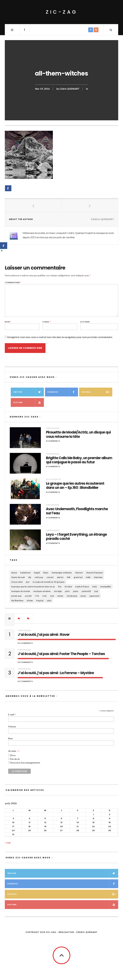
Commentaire (13, 282)
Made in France (82, 586)
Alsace (14, 572)
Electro (60, 577)
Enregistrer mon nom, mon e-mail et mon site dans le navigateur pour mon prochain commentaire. (60, 337)
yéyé (49, 600)
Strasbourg (72, 596)
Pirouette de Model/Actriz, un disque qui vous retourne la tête (78, 434)
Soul (52, 596)
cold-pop (39, 577)
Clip (29, 577)
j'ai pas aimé (17, 582)
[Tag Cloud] (28, 618)
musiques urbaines (42, 591)
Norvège (58, 591)
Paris (67, 591)
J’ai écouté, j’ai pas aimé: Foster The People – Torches (61, 654)
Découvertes (53, 479)
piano (75, 591)
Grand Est (78, 577)
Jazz (27, 582)
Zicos (13, 755)
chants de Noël (18, 577)
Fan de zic (15, 759)
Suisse (83, 596)
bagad (37, 572)
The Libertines (17, 600)
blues (45, 572)
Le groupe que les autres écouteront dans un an (33, 586)
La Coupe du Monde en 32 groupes (49, 582)
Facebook (52, 392)
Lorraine (68, 586)
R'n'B (37, 596)
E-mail (47, 322)
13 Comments (25, 681)
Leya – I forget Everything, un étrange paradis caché (76, 536)
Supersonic (94, 596)
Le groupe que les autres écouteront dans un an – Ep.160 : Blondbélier (75, 485)
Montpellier (105, 586)
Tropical (39, 600)
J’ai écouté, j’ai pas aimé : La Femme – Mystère (56, 673)
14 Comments (25, 662)
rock (44, 596)
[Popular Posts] (9, 618)
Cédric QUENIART (69, 88)
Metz (94, 586)
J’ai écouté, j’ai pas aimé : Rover (44, 635)
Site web (85, 322)
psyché (28, 596)
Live (59, 586)
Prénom (12, 726)
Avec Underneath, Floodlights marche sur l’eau (77, 511)
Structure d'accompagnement (25, 762)
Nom (8, 322)
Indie (88, 577)
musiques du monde (20, 591)
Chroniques (52, 428)
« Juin (8, 842)
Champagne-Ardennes (62, 572)
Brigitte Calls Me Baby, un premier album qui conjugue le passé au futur (79, 460)
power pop (16, 596)
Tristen (30, 600)
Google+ (86, 392)
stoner (60, 596)
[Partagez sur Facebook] (8, 188)
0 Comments (53, 441)
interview (98, 577)
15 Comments (25, 643)
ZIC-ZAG (61, 12)
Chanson (79, 572)
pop (96, 591)
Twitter (17, 392)
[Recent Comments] (19, 618)
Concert (50, 577)
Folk (68, 577)
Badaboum (25, 572)
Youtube (17, 402)
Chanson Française (94, 572)
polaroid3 (86, 591)
